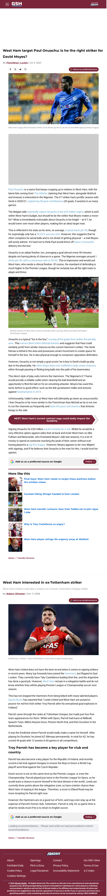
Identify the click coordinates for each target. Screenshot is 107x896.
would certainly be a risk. (57, 429)
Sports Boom (15, 699)
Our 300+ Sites (92, 860)
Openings (35, 860)
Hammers (70, 673)
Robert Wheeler (15, 593)
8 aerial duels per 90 (76, 230)
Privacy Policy (60, 865)
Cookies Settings (16, 875)
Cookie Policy (14, 870)
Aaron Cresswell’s (84, 241)
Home (11, 558)
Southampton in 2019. (29, 391)
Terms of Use (91, 865)
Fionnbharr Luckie (17, 62)
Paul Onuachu (16, 189)
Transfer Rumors (25, 558)
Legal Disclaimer (39, 870)
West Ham (48, 681)
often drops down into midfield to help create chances (65, 365)
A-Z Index (89, 870)
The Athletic (41, 193)
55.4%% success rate (48, 234)
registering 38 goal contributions (45, 201)
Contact (57, 860)
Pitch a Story (37, 865)
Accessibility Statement (66, 870)
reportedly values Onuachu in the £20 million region (55, 211)
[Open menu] (7, 4)
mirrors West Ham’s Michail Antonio (39, 343)
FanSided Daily (15, 865)
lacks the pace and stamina (65, 406)
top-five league (37, 444)
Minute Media (21, 883)
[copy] (25, 69)
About (10, 860)
